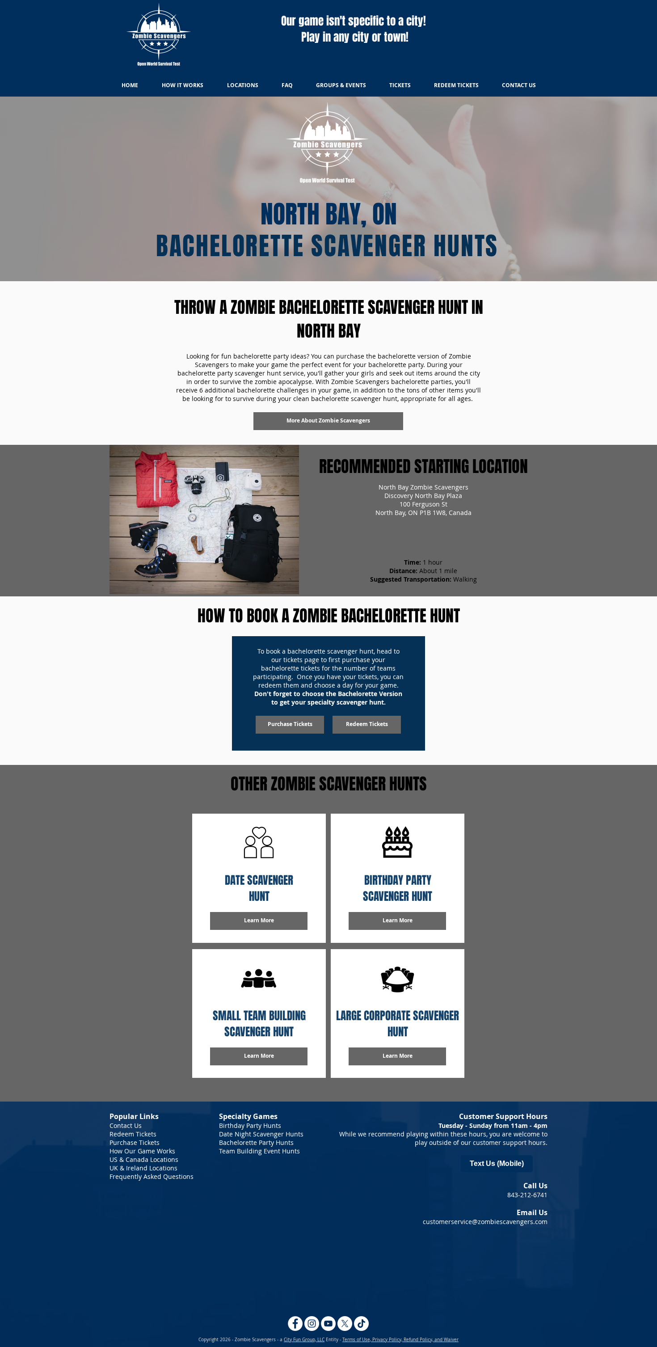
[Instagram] (311, 1323)
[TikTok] (361, 1323)
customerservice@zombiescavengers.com (485, 1221)
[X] (344, 1323)
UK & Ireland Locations (143, 1168)
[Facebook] (295, 1323)
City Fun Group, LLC (304, 1340)
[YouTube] (328, 1323)
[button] (258, 1056)
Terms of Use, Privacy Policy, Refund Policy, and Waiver (400, 1340)
